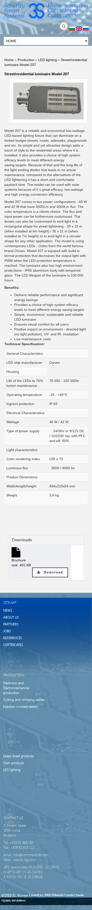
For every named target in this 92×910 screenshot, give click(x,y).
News (7, 610)
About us (11, 617)
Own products (13, 762)
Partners (10, 624)
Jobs (7, 631)
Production (26, 60)
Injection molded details (20, 706)
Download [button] (51, 572)
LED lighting (47, 60)
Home (9, 60)
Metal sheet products (18, 756)
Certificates (13, 644)
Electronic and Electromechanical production (16, 688)
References (12, 637)
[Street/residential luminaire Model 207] (48, 101)
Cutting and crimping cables (23, 699)
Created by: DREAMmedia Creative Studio (56, 895)
